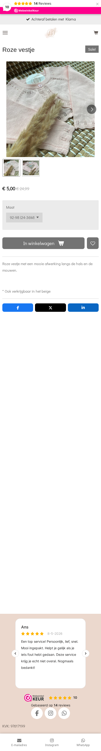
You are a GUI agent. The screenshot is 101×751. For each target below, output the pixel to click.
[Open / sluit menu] (5, 33)
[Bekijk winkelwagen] (96, 33)
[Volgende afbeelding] (91, 109)
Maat (10, 207)
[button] (11, 168)
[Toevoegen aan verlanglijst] (93, 243)
